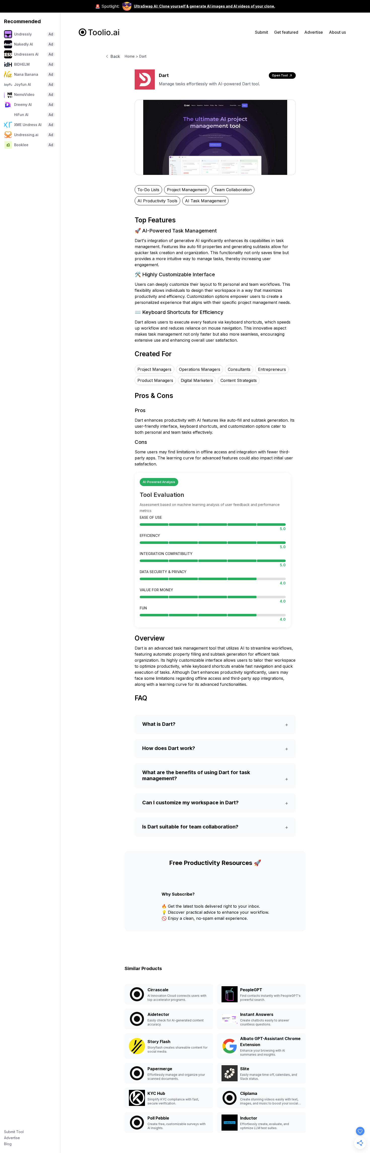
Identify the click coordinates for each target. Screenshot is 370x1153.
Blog (8, 1144)
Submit (261, 32)
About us (337, 32)
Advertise (12, 1138)
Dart (142, 56)
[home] (99, 32)
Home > (131, 56)
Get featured (286, 32)
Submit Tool (14, 1132)
